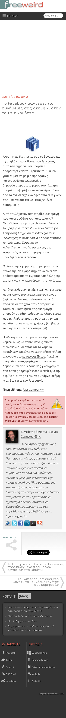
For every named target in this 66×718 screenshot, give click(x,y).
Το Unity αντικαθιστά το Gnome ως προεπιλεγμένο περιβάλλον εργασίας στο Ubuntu (35, 567)
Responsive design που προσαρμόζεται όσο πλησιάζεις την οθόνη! (33, 608)
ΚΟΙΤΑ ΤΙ (16, 596)
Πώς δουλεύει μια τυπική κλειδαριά (30, 615)
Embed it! (36, 681)
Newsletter (10, 681)
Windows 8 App (39, 653)
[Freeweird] (26, 4)
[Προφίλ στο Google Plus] (33, 525)
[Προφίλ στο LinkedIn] (27, 525)
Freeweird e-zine (40, 660)
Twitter (8, 660)
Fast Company (32, 389)
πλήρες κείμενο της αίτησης (25, 328)
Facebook (48, 161)
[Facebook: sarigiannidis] (21, 525)
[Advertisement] (33, 59)
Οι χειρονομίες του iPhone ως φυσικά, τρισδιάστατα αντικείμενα (31, 628)
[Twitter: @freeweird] (14, 525)
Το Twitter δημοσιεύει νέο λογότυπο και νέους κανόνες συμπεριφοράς (36, 581)
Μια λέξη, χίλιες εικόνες (22, 621)
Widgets (36, 674)
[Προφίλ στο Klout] (39, 525)
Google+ (9, 667)
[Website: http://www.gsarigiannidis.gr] (8, 525)
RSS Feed (10, 674)
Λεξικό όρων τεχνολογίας (43, 667)
